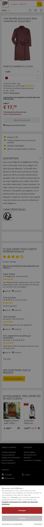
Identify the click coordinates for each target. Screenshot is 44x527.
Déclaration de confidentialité (12, 524)
